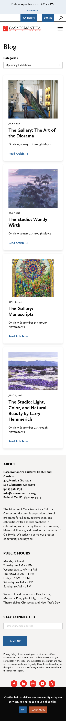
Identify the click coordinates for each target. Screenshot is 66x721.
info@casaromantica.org (19, 493)
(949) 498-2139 (12, 489)
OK (22, 709)
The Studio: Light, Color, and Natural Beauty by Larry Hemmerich (27, 410)
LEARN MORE (38, 709)
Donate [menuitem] (48, 18)
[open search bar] (61, 18)
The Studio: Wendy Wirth (27, 222)
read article (16, 153)
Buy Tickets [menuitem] (29, 18)
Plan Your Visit (33, 10)
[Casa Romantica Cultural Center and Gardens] (22, 28)
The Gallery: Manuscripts (21, 311)
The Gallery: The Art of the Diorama (32, 133)
